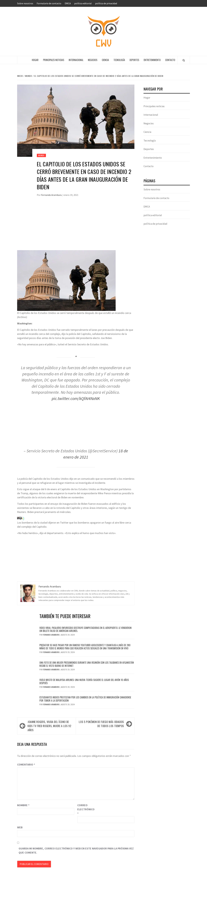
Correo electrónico (84, 809)
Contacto (170, 60)
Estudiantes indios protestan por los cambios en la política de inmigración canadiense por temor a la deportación (85, 699)
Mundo (41, 155)
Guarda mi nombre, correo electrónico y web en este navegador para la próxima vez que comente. (76, 850)
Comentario (26, 764)
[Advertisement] (75, 226)
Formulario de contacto (49, 3)
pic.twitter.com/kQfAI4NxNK (76, 398)
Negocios (92, 60)
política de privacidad (106, 3)
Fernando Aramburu (51, 194)
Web (20, 827)
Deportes (134, 60)
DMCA (68, 3)
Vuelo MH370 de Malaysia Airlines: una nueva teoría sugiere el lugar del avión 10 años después (84, 681)
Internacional (76, 60)
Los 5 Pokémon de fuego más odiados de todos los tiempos (101, 724)
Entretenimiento (152, 60)
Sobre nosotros (25, 3)
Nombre (23, 805)
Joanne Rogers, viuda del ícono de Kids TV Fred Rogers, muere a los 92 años (49, 726)
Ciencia (105, 60)
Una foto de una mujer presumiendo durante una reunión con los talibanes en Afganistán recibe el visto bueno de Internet (86, 664)
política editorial (83, 3)
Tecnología (119, 60)
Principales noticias (53, 60)
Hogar (35, 60)
